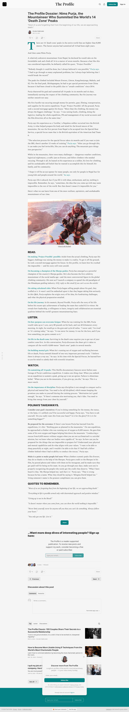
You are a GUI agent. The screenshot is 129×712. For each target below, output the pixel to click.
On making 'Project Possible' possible (44, 256)
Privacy (15, 709)
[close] (83, 656)
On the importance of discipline (41, 387)
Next (95, 579)
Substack (108, 709)
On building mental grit (38, 350)
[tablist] (36, 593)
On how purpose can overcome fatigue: (44, 322)
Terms (19, 709)
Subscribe (112, 4)
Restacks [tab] (41, 593)
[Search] (100, 4)
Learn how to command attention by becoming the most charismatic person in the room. (55, 654)
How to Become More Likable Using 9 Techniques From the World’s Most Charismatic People (55, 648)
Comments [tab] (32, 593)
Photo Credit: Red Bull (64, 246)
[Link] (25, 252)
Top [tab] (30, 624)
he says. (67, 175)
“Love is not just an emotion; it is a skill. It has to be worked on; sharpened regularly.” (53, 636)
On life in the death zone (38, 339)
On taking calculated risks (39, 288)
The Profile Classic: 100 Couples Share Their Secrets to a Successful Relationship (54, 630)
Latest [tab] (35, 624)
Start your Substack (60, 709)
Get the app (72, 709)
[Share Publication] (104, 4)
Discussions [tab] (43, 624)
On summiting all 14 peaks (39, 370)
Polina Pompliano (38, 31)
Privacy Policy (80, 687)
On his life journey (36, 302)
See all (31, 682)
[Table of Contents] (2, 356)
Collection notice (27, 709)
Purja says (94, 69)
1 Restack (45, 565)
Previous (35, 579)
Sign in (122, 4)
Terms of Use (74, 685)
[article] (64, 635)
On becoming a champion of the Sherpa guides (48, 271)
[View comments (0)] (37, 38)
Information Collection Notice (64, 687)
